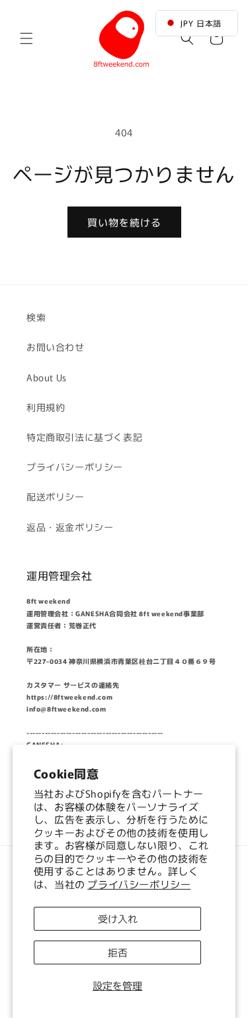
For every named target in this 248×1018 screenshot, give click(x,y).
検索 (36, 317)
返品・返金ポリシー (69, 526)
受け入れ (118, 918)
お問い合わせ (55, 346)
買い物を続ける (124, 222)
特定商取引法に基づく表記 (84, 436)
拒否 (118, 952)
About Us (46, 377)
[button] (26, 38)
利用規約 (45, 407)
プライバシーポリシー (138, 884)
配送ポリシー (55, 496)
